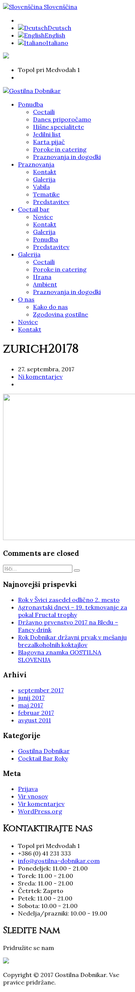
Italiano (57, 43)
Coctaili (44, 112)
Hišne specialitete (58, 127)
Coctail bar (34, 209)
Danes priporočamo (62, 119)
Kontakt (44, 172)
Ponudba (30, 104)
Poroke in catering (60, 149)
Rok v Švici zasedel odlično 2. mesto (69, 599)
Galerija (44, 179)
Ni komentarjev (40, 376)
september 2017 (41, 690)
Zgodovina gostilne (60, 314)
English (55, 35)
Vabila (41, 187)
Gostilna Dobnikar (44, 751)
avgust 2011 (34, 720)
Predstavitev (51, 202)
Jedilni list (47, 134)
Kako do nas (50, 307)
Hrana (42, 277)
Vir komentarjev (41, 803)
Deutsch (59, 28)
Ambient (45, 284)
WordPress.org (40, 811)
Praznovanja (36, 164)
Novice (43, 217)
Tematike (46, 194)
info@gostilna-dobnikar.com (59, 860)
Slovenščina (59, 7)
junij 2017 (31, 697)
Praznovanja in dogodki (67, 157)
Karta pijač (49, 142)
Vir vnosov (33, 796)
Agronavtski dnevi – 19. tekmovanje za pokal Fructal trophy (72, 610)
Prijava (28, 788)
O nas (26, 299)
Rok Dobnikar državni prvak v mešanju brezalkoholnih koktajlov (72, 640)
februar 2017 (36, 712)
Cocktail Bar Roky (43, 758)
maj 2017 (30, 705)
